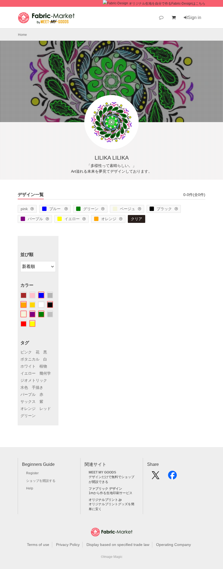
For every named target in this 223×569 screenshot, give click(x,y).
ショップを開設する (40, 481)
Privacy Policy (68, 544)
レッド (45, 408)
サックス (28, 401)
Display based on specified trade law (117, 544)
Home (22, 35)
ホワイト (28, 366)
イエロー (72, 219)
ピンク (26, 352)
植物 (43, 366)
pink (24, 209)
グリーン (90, 209)
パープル (35, 219)
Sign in (194, 17)
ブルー (55, 209)
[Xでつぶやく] (155, 477)
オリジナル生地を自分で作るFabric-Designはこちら (167, 3)
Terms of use (38, 544)
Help (29, 488)
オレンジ (108, 219)
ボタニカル (29, 359)
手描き (37, 387)
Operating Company (173, 544)
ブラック (164, 209)
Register (32, 473)
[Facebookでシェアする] (172, 477)
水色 (24, 387)
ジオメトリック (33, 380)
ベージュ (127, 209)
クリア (136, 219)
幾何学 (45, 373)
